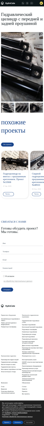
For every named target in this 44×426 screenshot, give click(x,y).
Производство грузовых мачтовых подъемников (32, 348)
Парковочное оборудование (8, 315)
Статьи (24, 386)
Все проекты (26, 394)
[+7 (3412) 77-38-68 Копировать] (23, 3)
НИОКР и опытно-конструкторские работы (32, 362)
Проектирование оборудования (31, 366)
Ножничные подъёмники (29, 332)
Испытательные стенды (8, 371)
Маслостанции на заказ (8, 364)
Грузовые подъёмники (29, 324)
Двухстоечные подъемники (30, 345)
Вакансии (4, 389)
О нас (2, 386)
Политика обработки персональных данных (8, 392)
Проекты (24, 391)
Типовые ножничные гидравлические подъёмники (30, 352)
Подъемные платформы (29, 329)
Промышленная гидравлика (8, 356)
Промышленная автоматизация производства (32, 371)
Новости (24, 389)
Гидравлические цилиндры (9, 362)
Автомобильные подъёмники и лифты (10, 319)
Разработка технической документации (29, 375)
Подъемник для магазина (29, 339)
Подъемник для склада (29, 334)
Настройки (29, 422)
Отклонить (18, 422)
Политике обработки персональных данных (17, 416)
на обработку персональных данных (18, 281)
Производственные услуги (30, 368)
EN (31, 3)
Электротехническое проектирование (28, 379)
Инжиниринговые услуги (28, 356)
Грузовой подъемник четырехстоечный (28, 342)
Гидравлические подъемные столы (30, 321)
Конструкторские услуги (29, 359)
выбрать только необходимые (16, 413)
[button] (3, 67)
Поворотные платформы (8, 327)
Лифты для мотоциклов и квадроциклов (8, 323)
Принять (6, 422)
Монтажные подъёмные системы (11, 369)
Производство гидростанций (9, 359)
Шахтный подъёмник (28, 336)
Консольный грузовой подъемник (32, 327)
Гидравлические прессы (8, 367)
